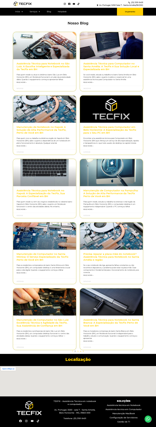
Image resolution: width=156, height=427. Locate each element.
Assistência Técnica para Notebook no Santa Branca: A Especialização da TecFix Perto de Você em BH (111, 322)
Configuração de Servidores (124, 417)
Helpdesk (62, 12)
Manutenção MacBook (123, 413)
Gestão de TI (123, 422)
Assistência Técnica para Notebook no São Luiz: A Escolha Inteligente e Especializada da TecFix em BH (43, 66)
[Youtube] (32, 421)
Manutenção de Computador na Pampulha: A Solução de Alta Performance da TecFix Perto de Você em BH (110, 193)
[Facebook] (20, 421)
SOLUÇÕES (123, 401)
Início (17, 12)
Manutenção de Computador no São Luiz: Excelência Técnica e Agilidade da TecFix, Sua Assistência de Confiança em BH (43, 322)
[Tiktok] (38, 421)
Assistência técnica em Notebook (123, 405)
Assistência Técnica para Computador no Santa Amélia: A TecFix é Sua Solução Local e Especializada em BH (111, 66)
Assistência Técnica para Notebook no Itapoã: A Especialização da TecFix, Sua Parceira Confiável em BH (41, 193)
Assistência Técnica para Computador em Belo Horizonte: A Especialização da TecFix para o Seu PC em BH (109, 130)
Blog (49, 12)
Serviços (33, 12)
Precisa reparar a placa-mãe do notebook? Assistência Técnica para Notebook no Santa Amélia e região (111, 257)
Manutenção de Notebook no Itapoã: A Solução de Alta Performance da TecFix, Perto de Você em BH (41, 130)
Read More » (21, 82)
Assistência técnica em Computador (124, 409)
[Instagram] (26, 421)
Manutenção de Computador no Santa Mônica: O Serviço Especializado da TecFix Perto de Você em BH (42, 257)
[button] (130, 11)
